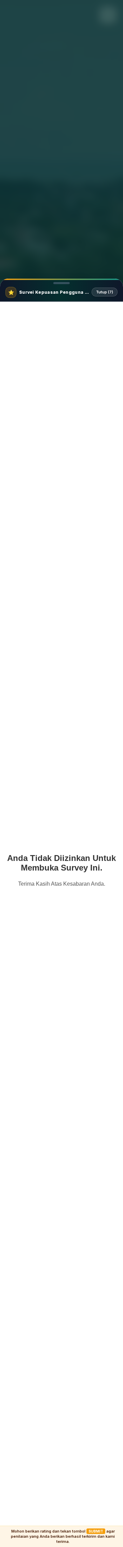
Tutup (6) (104, 292)
